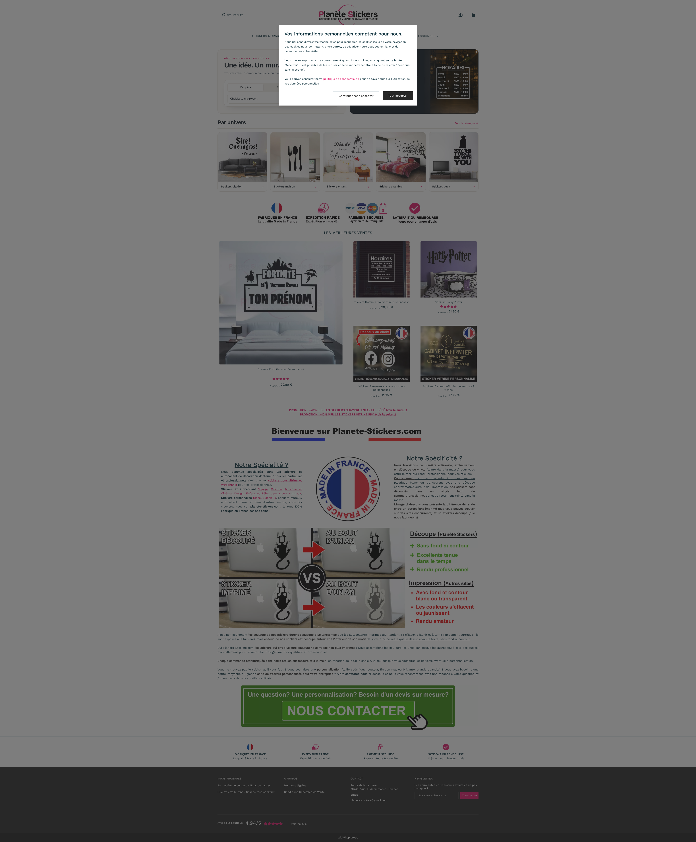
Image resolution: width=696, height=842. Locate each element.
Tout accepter (398, 95)
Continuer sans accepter (356, 96)
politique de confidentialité (341, 79)
